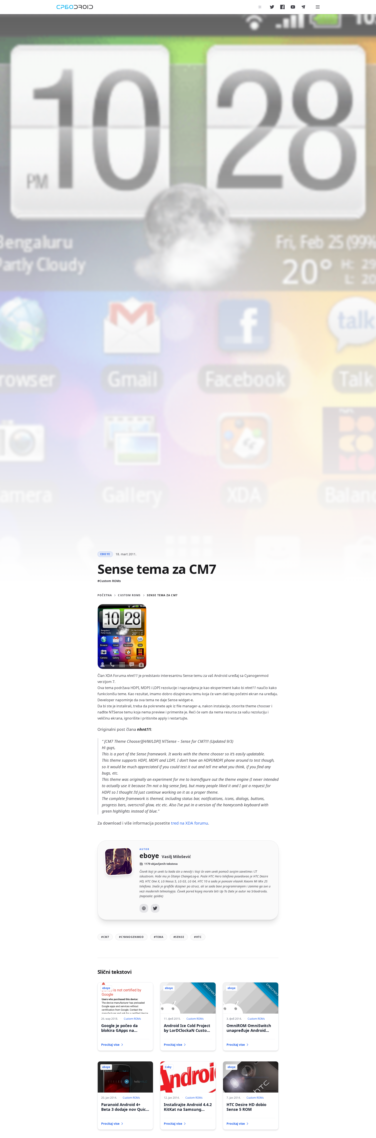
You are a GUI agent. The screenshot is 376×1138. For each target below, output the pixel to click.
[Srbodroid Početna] (75, 6)
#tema (158, 937)
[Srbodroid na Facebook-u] (282, 7)
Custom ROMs (129, 595)
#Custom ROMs (109, 581)
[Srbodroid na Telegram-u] (303, 7)
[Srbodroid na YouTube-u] (293, 7)
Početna (104, 595)
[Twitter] (155, 908)
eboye (105, 554)
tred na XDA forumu (189, 823)
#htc (197, 937)
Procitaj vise (110, 1045)
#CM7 (105, 937)
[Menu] (317, 7)
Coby (168, 1067)
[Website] (143, 908)
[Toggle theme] (260, 7)
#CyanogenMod (131, 937)
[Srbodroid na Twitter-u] (272, 7)
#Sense (178, 937)
